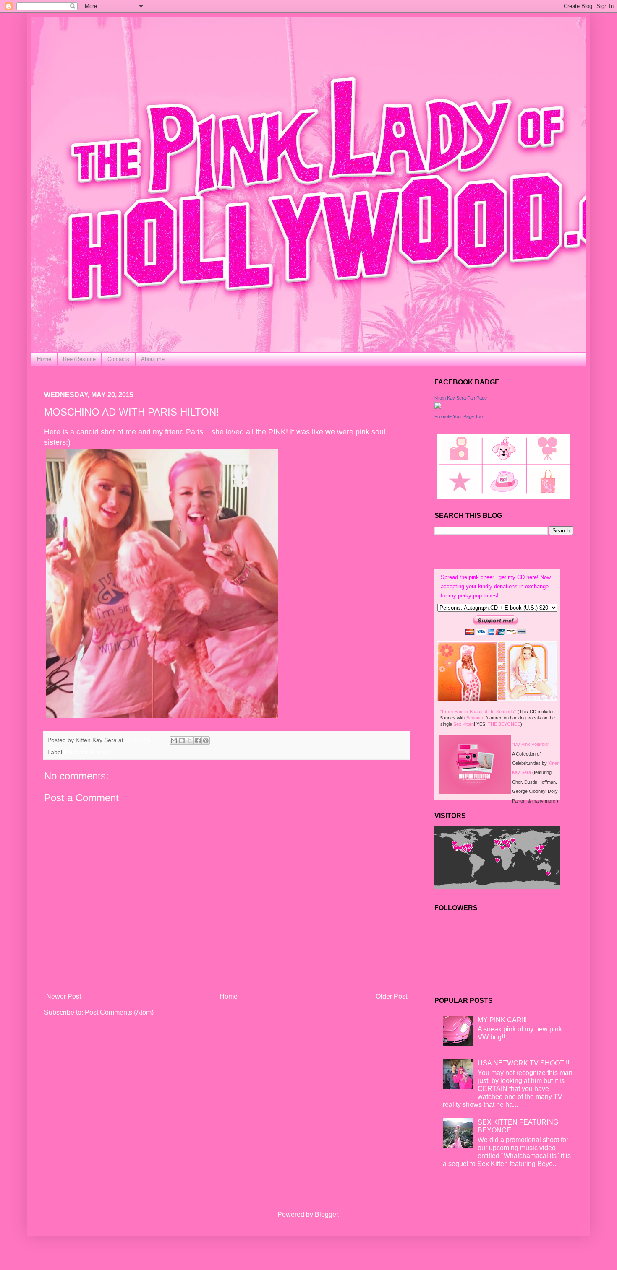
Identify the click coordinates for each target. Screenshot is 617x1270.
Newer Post (63, 996)
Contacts (118, 359)
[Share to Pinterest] (205, 740)
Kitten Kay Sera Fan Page (460, 397)
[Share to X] (190, 740)
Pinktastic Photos (86, 752)
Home (44, 359)
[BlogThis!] (182, 740)
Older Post (391, 996)
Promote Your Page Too (458, 416)
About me (153, 359)
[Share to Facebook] (197, 740)
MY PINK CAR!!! (502, 1019)
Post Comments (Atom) (119, 1012)
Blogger (326, 1214)
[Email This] (174, 740)
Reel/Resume (79, 359)
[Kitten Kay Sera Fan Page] (437, 406)
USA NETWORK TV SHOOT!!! (523, 1063)
